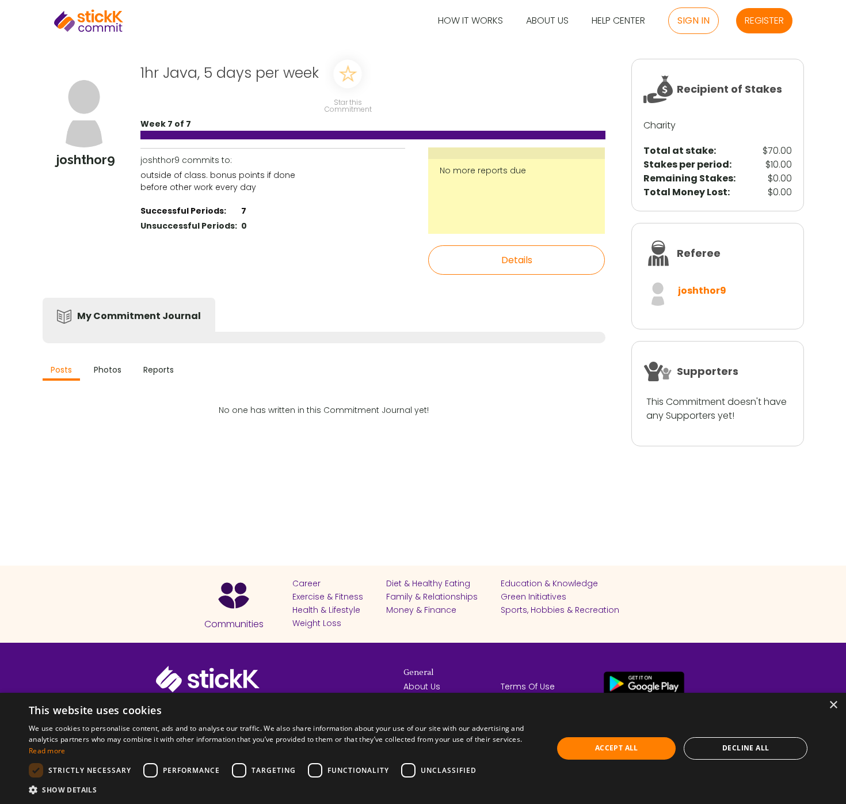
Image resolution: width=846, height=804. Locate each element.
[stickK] (88, 20)
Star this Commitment (348, 105)
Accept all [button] (616, 748)
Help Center (618, 21)
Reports (158, 370)
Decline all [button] (745, 748)
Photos (107, 370)
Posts (61, 370)
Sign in (693, 20)
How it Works (470, 21)
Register (764, 20)
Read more (47, 751)
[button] (283, 789)
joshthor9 (702, 290)
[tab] (61, 371)
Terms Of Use (528, 686)
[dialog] (423, 748)
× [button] (833, 705)
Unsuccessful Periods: (188, 226)
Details (516, 260)
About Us (547, 21)
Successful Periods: (183, 211)
